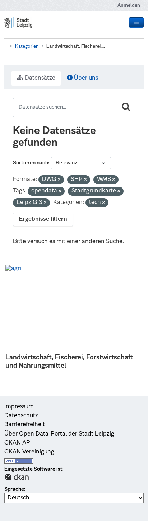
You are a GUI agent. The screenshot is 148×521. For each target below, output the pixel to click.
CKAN (16, 477)
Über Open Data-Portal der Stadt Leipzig (59, 434)
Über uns (85, 78)
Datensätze (39, 78)
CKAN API (18, 443)
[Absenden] (126, 107)
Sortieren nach (30, 163)
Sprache (14, 489)
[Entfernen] (59, 180)
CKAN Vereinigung (29, 452)
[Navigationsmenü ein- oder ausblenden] (136, 22)
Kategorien (27, 46)
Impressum (19, 407)
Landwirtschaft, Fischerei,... (75, 46)
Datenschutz (21, 416)
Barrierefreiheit (24, 425)
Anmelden (128, 5)
